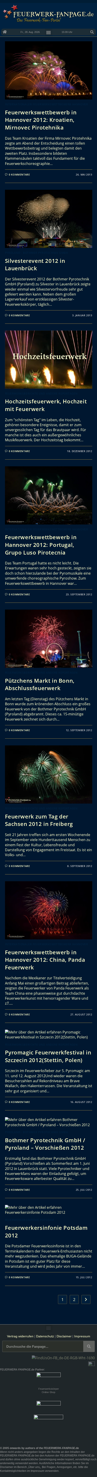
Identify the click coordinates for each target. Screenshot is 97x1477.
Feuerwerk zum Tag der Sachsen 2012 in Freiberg (39, 820)
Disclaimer (64, 1336)
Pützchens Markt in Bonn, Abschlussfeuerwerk (39, 684)
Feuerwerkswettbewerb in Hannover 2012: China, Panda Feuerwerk (45, 959)
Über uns (34, 1467)
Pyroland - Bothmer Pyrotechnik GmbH (36, 253)
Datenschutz (45, 1336)
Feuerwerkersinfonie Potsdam (29, 1220)
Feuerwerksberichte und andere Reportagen (41, 393)
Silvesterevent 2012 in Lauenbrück (35, 264)
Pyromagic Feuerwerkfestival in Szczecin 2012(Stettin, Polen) (48, 1056)
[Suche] (89, 1346)
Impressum (82, 1336)
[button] (92, 32)
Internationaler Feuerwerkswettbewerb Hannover (46, 104)
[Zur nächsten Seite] (85, 1299)
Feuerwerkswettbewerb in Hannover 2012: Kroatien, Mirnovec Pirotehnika (41, 120)
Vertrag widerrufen (20, 1336)
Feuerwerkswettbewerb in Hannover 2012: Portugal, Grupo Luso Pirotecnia (41, 544)
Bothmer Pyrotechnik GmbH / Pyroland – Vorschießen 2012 (45, 1143)
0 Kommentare (19, 174)
